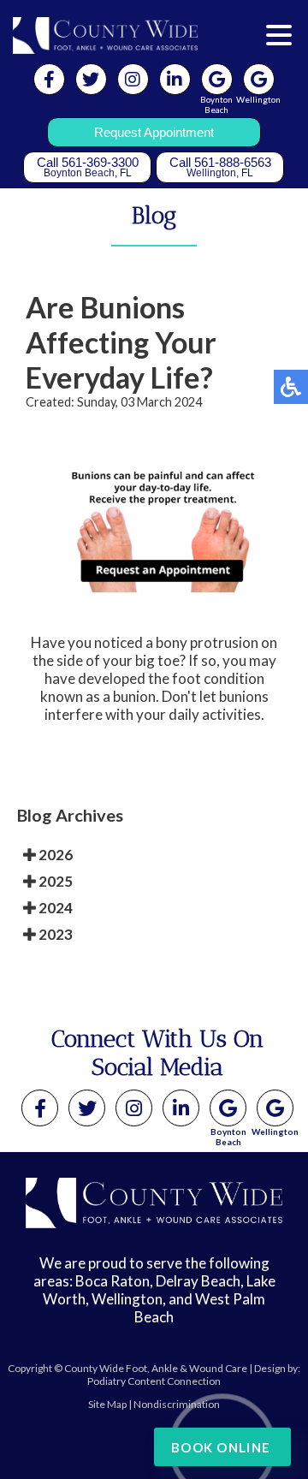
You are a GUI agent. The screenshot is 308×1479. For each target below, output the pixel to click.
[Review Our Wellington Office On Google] (275, 1108)
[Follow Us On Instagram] (133, 79)
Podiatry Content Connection (154, 1381)
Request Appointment (154, 132)
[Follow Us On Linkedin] (175, 79)
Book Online (220, 1447)
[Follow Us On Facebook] (49, 79)
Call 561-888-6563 (220, 167)
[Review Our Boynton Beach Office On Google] (228, 1108)
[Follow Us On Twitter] (91, 79)
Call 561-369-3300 (88, 167)
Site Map (107, 1404)
